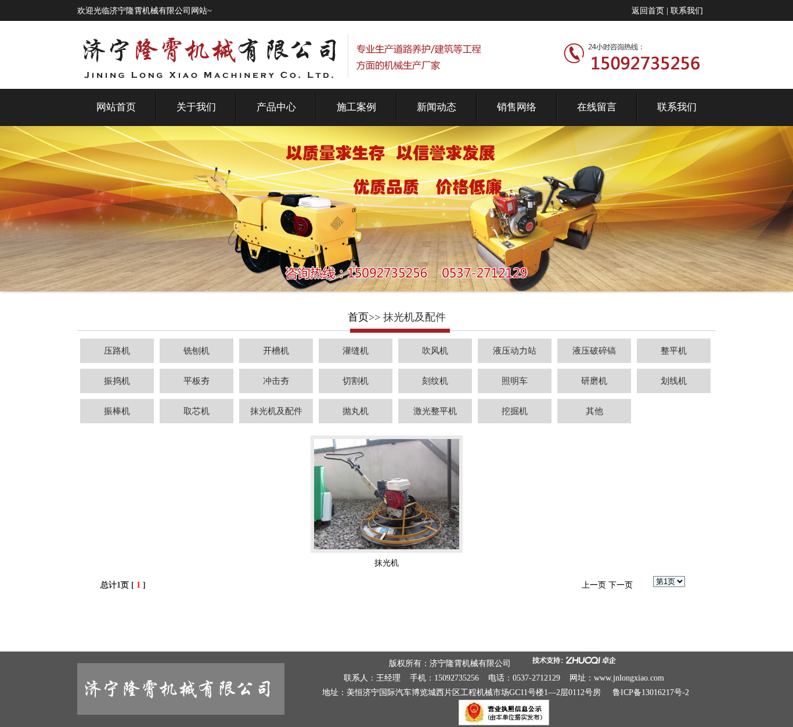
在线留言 (597, 107)
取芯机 (196, 411)
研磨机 (594, 381)
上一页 (594, 585)
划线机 (674, 381)
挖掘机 (515, 411)
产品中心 (276, 107)
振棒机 (117, 411)
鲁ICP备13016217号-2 (650, 692)
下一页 (620, 585)
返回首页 (648, 10)
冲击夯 (276, 381)
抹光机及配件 (276, 411)
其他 (594, 411)
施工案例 (356, 107)
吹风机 (435, 350)
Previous (43, 232)
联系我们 (687, 10)
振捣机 (117, 381)
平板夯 (196, 381)
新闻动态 (436, 107)
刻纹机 (435, 381)
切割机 (356, 381)
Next (756, 232)
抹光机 (386, 563)
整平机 (674, 350)
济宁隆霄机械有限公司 (470, 663)
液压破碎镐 (594, 350)
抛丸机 (356, 411)
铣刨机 (196, 350)
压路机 (117, 350)
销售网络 (516, 107)
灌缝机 (356, 350)
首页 (358, 317)
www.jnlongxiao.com (629, 678)
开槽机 (276, 350)
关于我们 (196, 107)
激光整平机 (435, 411)
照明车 (515, 381)
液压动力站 (514, 350)
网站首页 (116, 107)
